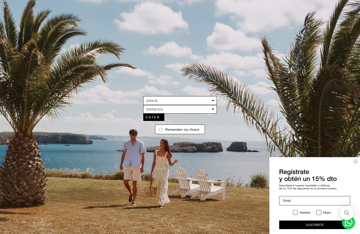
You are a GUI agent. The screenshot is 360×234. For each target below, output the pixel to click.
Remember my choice (182, 129)
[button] (347, 213)
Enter (153, 117)
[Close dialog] (355, 161)
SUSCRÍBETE (315, 225)
